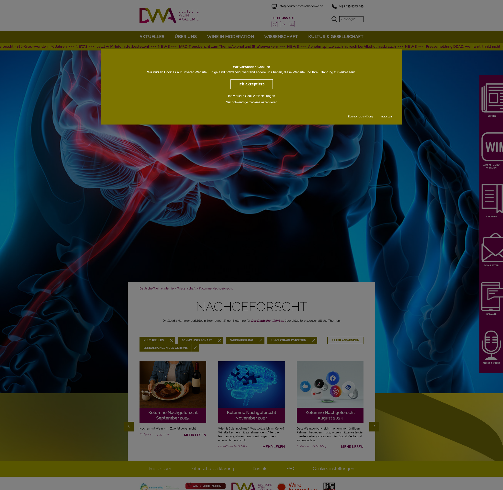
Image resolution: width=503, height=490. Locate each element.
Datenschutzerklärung (360, 116)
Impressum (386, 116)
